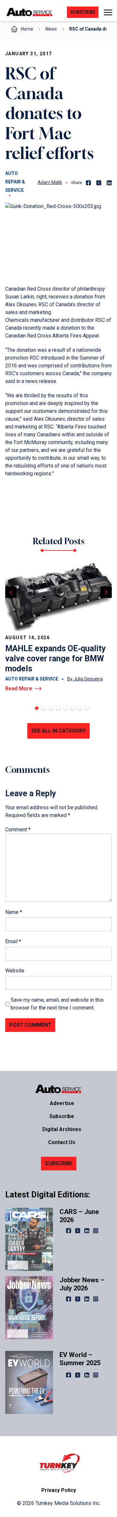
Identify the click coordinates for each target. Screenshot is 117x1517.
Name (13, 912)
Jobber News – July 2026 (81, 1284)
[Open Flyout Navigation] (108, 12)
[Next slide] (106, 592)
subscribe (82, 12)
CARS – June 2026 (79, 1216)
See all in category (58, 731)
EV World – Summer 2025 (79, 1359)
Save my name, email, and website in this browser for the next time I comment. (57, 1004)
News (51, 29)
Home (27, 29)
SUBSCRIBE (58, 1163)
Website (14, 971)
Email (13, 941)
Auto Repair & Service (15, 182)
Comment (18, 829)
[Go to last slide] (11, 592)
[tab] (36, 708)
